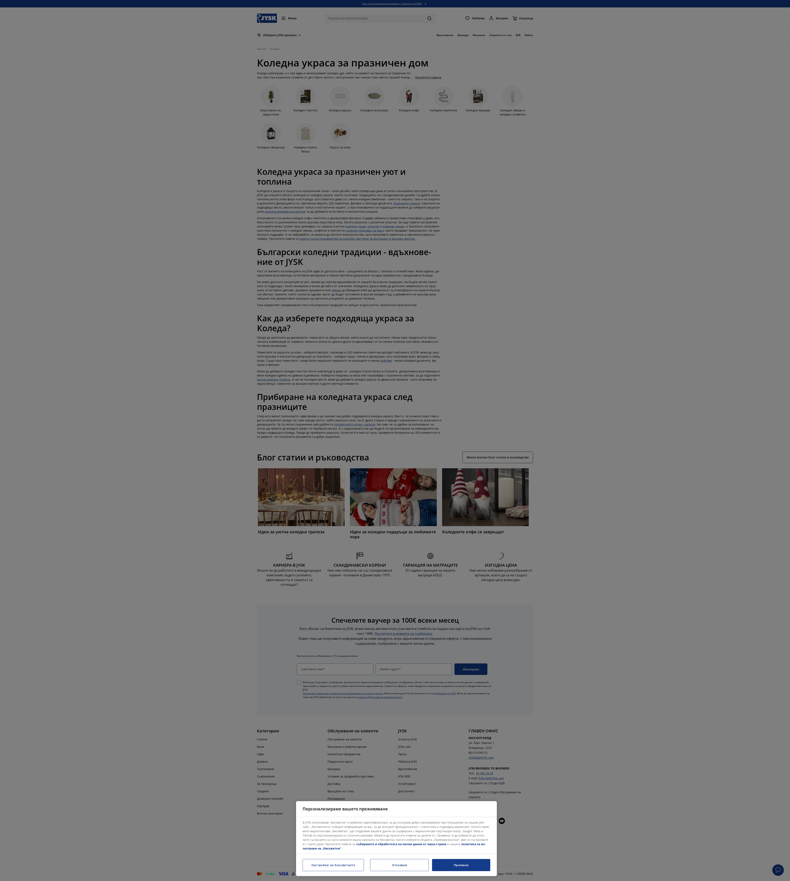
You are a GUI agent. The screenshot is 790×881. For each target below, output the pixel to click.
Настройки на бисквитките (333, 865)
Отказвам (399, 865)
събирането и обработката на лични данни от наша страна (401, 844)
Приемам (461, 865)
